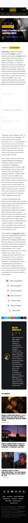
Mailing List (6, 498)
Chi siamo (9, 496)
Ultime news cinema (8, 26)
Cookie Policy (14, 502)
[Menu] (2, 9)
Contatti (14, 498)
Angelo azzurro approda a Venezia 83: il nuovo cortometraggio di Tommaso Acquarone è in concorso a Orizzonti (13, 445)
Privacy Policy (17, 500)
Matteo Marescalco (12, 37)
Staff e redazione (19, 496)
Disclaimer (8, 500)
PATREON (20, 498)
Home (3, 496)
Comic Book (16, 233)
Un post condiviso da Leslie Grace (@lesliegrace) (14, 130)
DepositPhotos (21, 511)
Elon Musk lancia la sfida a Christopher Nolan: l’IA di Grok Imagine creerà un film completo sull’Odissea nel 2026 (13, 473)
